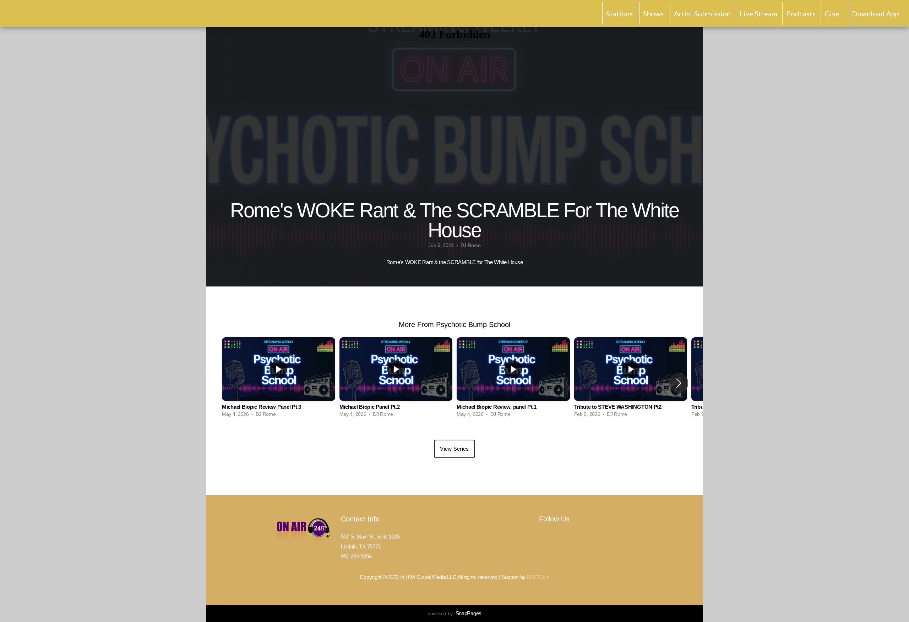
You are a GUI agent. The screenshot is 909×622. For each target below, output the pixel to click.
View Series (454, 449)
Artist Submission (702, 13)
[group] (278, 379)
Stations (620, 13)
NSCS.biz (538, 577)
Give (831, 13)
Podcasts (801, 13)
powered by (454, 613)
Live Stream (758, 13)
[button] (679, 383)
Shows (654, 13)
